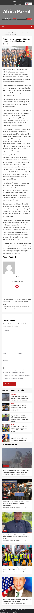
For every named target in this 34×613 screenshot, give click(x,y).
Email (20, 353)
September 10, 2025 (20, 474)
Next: (16, 307)
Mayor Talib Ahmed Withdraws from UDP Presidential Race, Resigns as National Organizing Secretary (19, 418)
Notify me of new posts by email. (14, 378)
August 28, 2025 (19, 572)
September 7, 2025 (19, 540)
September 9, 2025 (19, 507)
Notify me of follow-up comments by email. (17, 375)
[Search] (31, 27)
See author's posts (17, 281)
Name (5, 353)
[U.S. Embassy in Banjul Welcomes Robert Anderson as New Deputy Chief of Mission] (5, 437)
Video (15, 4)
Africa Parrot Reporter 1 (9, 474)
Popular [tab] (13, 390)
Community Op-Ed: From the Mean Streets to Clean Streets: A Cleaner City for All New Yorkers (19, 428)
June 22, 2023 (12, 44)
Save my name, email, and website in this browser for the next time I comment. (15, 371)
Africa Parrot (17, 11)
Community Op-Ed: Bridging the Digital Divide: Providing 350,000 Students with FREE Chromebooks (18, 408)
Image (19, 4)
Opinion (12, 403)
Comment (6, 330)
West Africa (13, 394)
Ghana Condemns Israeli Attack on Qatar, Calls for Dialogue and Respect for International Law (19, 398)
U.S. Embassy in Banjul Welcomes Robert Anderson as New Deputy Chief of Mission (19, 438)
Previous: (17, 299)
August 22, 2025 (19, 603)
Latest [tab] (5, 390)
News (5, 44)
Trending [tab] (21, 390)
